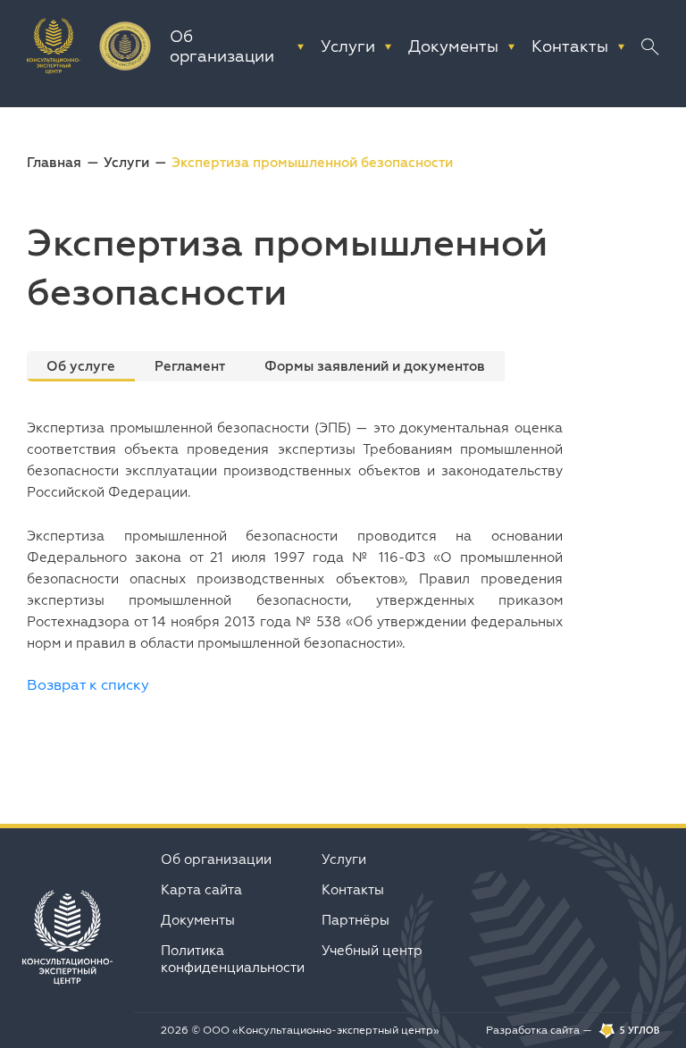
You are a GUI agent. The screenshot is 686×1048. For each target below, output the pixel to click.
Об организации (216, 859)
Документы (198, 919)
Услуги (126, 162)
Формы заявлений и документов (374, 365)
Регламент (190, 365)
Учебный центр (372, 950)
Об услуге (80, 365)
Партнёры (355, 919)
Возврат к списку (88, 684)
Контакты (353, 889)
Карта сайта (201, 889)
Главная (54, 162)
